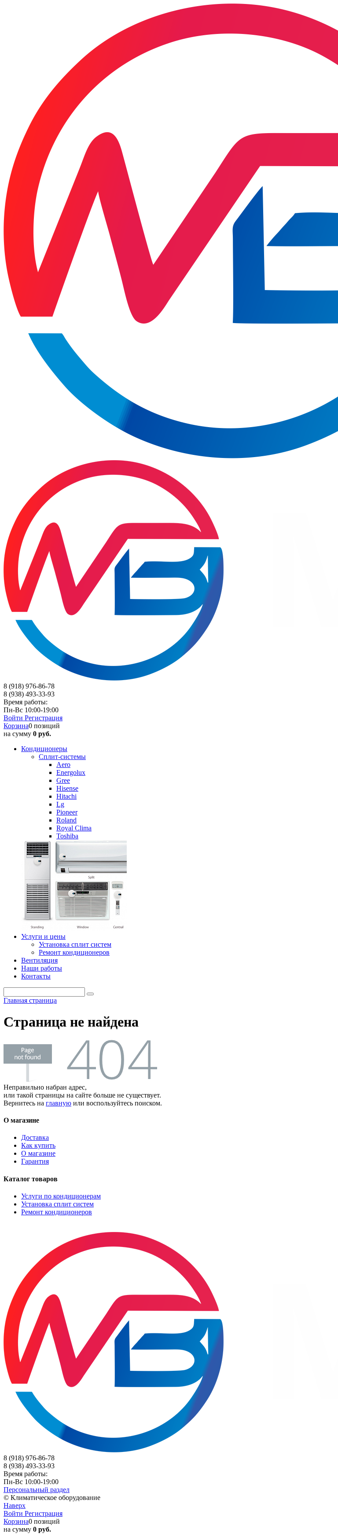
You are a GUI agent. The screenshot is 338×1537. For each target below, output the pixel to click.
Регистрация (43, 718)
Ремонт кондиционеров (56, 1212)
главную (58, 1103)
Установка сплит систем (57, 1204)
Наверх (15, 1505)
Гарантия (35, 1161)
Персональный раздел (37, 1489)
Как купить (38, 1145)
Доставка (35, 1137)
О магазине (38, 1153)
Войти (14, 718)
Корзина (16, 725)
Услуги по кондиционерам (61, 1196)
